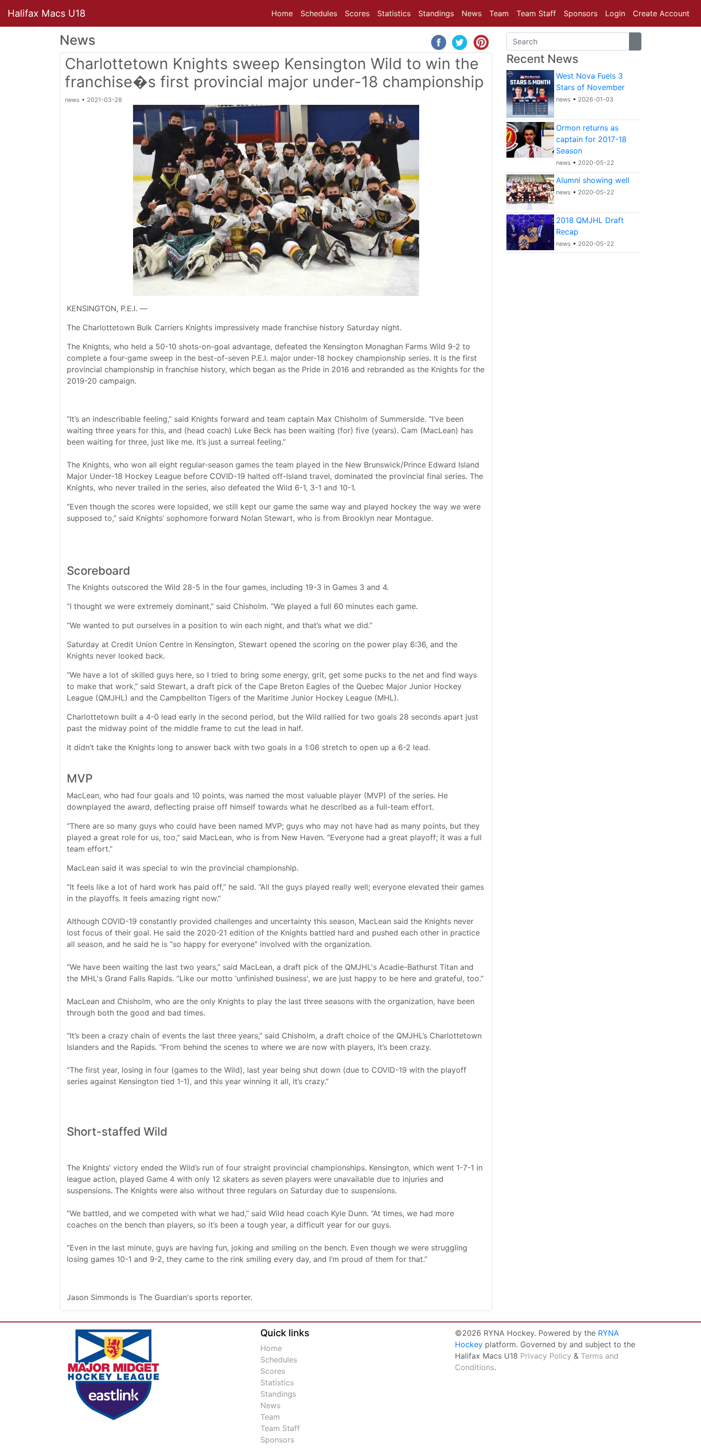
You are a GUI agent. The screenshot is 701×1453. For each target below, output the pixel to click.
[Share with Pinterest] (481, 41)
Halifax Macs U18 (46, 13)
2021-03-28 (104, 99)
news (72, 99)
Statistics (395, 13)
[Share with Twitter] (460, 41)
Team (499, 13)
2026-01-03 (595, 99)
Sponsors (581, 13)
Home (282, 13)
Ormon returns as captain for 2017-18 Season (591, 139)
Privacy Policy (545, 1356)
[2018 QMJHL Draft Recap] (530, 231)
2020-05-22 (596, 162)
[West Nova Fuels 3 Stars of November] (530, 93)
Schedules (318, 13)
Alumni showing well (592, 180)
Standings (436, 13)
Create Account (661, 13)
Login (615, 13)
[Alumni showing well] (530, 191)
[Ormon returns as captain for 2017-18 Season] (530, 139)
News (473, 13)
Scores (359, 13)
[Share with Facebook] (439, 41)
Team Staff (536, 13)
